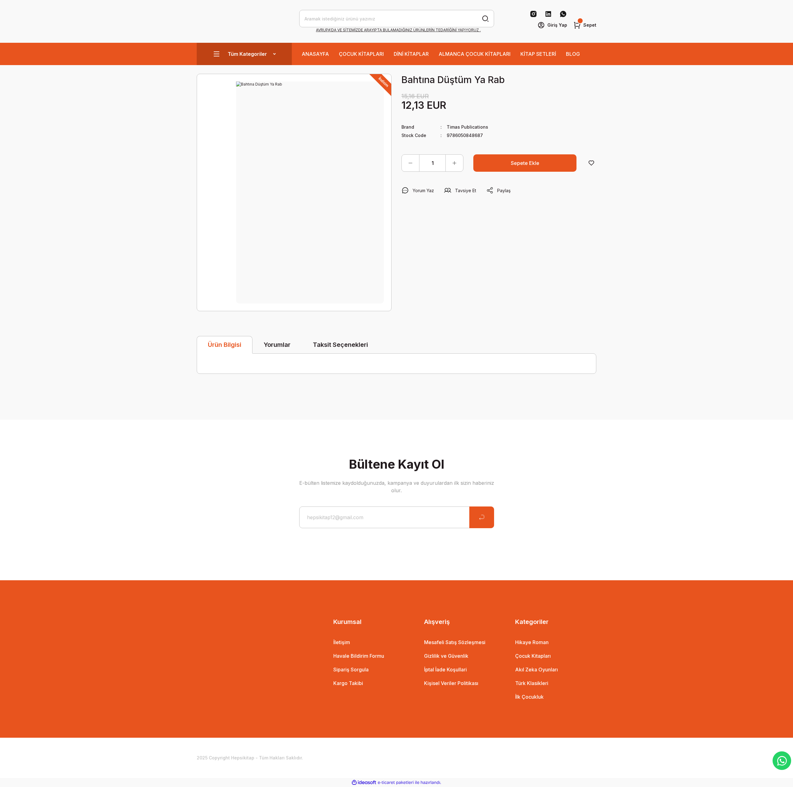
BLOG (573, 54)
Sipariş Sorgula (351, 669)
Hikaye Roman (532, 642)
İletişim (341, 642)
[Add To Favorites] (591, 163)
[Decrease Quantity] (410, 163)
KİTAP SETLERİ (538, 54)
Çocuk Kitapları (533, 656)
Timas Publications (467, 127)
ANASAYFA (315, 54)
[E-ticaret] (396, 782)
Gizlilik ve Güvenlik (446, 656)
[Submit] (481, 517)
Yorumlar (277, 344)
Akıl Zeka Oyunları (536, 669)
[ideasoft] (364, 782)
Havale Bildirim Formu (358, 656)
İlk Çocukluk (529, 697)
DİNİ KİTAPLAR (411, 54)
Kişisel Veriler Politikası (451, 683)
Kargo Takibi (348, 683)
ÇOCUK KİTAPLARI (361, 54)
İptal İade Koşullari (445, 669)
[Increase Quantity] (454, 163)
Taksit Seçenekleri (340, 344)
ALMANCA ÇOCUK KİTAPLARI (474, 54)
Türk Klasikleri (531, 683)
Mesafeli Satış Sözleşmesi (454, 642)
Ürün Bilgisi (224, 344)
